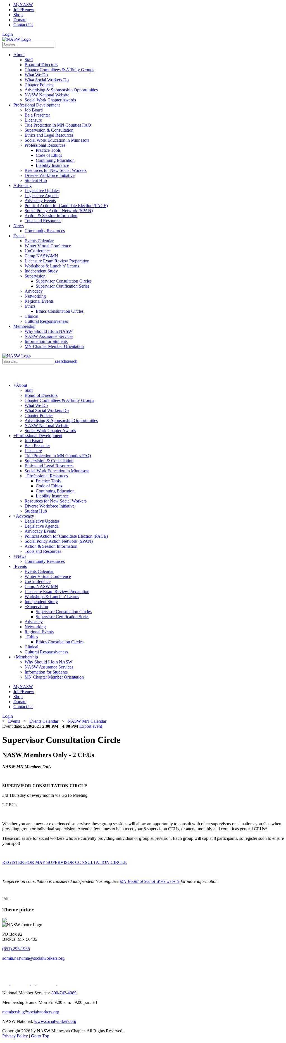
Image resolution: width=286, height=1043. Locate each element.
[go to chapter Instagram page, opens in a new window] (60, 983)
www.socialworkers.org (55, 1021)
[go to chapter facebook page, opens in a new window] (33, 983)
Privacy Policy (15, 1035)
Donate (19, 19)
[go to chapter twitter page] (6, 983)
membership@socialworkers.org (30, 1011)
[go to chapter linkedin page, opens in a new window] (20, 983)
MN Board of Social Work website (150, 881)
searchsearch (66, 361)
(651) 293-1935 (16, 948)
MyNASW (23, 4)
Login (7, 34)
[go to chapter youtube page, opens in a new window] (46, 983)
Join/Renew (23, 9)
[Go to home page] (16, 39)
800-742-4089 (64, 992)
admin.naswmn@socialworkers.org (33, 958)
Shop (18, 14)
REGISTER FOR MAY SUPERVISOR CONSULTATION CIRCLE (64, 862)
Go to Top (40, 1035)
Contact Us (23, 24)
